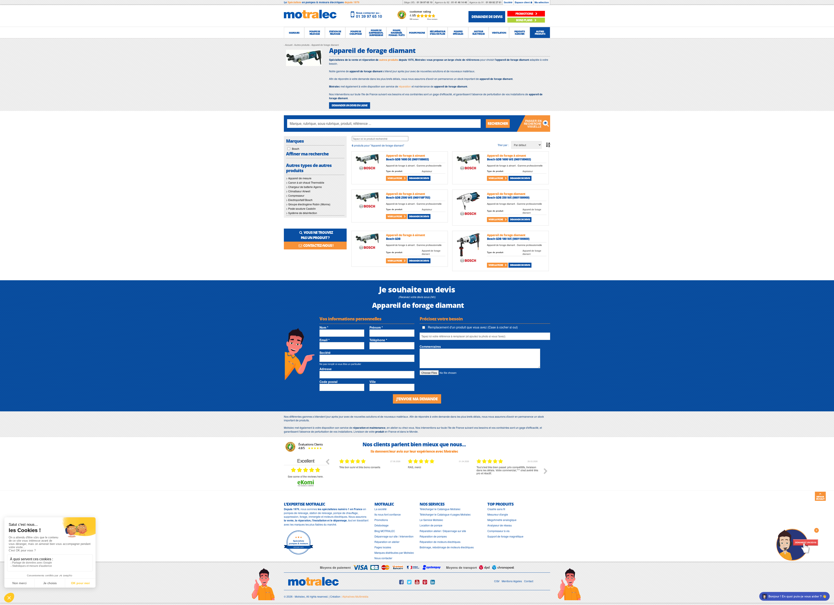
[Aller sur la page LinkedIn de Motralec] (432, 582)
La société (380, 509)
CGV (497, 581)
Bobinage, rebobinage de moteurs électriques (447, 547)
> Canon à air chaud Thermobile (305, 182)
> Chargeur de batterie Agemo (304, 187)
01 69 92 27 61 (493, 2)
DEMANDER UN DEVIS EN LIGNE (349, 105)
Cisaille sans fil (496, 509)
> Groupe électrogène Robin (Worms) (308, 204)
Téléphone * (378, 340)
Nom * (323, 327)
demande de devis (487, 16)
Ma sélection (541, 2)
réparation (405, 86)
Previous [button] (327, 461)
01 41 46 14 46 (459, 2)
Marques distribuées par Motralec (394, 552)
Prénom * (376, 327)
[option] (370, 474)
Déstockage (381, 525)
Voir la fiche (394, 178)
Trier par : (503, 145)
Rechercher (498, 123)
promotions (524, 14)
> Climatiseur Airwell (298, 191)
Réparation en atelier (386, 542)
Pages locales (382, 547)
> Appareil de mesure (298, 178)
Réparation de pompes (433, 536)
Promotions (381, 520)
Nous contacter (383, 558)
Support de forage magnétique (505, 536)
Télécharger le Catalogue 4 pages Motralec (445, 514)
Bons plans (524, 20)
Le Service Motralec (431, 520)
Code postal (328, 381)
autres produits (388, 60)
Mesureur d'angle (497, 514)
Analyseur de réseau (499, 525)
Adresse (325, 369)
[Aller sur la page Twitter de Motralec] (409, 582)
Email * (324, 340)
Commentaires (430, 346)
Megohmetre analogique (501, 520)
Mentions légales (512, 581)
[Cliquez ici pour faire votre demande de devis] (797, 544)
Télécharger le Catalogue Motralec (440, 509)
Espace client (523, 2)
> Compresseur (295, 195)
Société (508, 2)
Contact (528, 581)
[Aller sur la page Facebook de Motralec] (401, 582)
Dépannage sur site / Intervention (394, 536)
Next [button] (546, 471)
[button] (294, 32)
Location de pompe (431, 525)
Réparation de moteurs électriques (440, 542)
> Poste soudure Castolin (301, 208)
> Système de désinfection (301, 213)
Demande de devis (419, 178)
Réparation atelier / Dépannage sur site (443, 531)
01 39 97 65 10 (424, 2)
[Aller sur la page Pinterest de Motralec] (425, 582)
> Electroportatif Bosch (299, 200)
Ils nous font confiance (387, 514)
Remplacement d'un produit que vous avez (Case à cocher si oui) (472, 327)
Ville (372, 381)
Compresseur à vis (498, 531)
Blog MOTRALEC (384, 531)
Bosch (295, 148)
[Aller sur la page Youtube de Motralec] (417, 582)
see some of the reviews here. (305, 476)
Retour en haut (820, 497)
